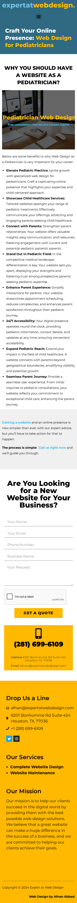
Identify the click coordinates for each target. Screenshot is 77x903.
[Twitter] (9, 739)
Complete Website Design (36, 767)
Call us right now (52, 448)
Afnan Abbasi (64, 896)
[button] (38, 16)
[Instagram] (16, 739)
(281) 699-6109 (38, 644)
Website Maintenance (32, 772)
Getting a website (16, 422)
